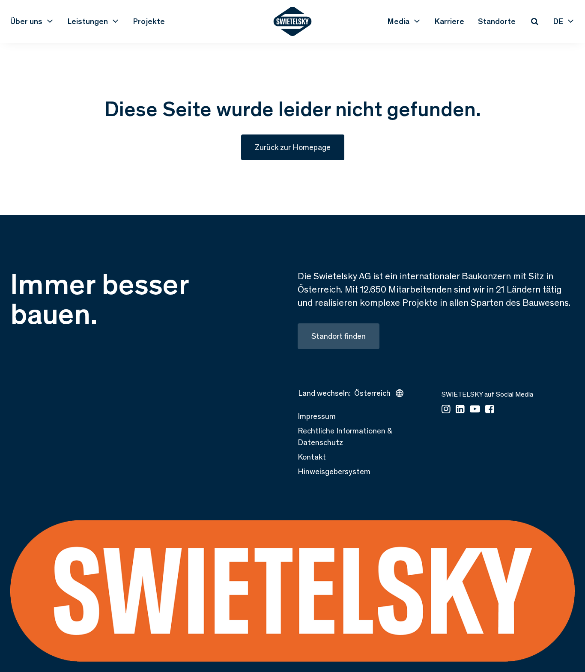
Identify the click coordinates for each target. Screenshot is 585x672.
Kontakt (312, 457)
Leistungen (88, 21)
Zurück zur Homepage (293, 147)
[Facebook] (489, 410)
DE (558, 21)
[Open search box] (534, 21)
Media (398, 21)
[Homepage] (293, 21)
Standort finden (338, 336)
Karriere (449, 21)
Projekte (149, 21)
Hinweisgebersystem (334, 471)
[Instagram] (446, 410)
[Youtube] (475, 410)
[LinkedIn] (460, 410)
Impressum (317, 416)
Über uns (26, 21)
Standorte (497, 21)
